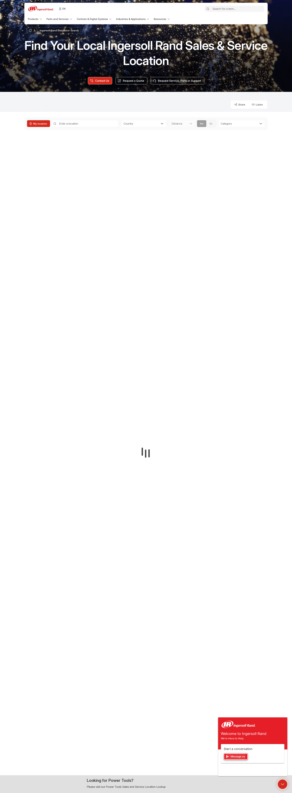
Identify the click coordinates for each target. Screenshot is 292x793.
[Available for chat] (282, 784)
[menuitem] (35, 19)
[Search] (208, 9)
